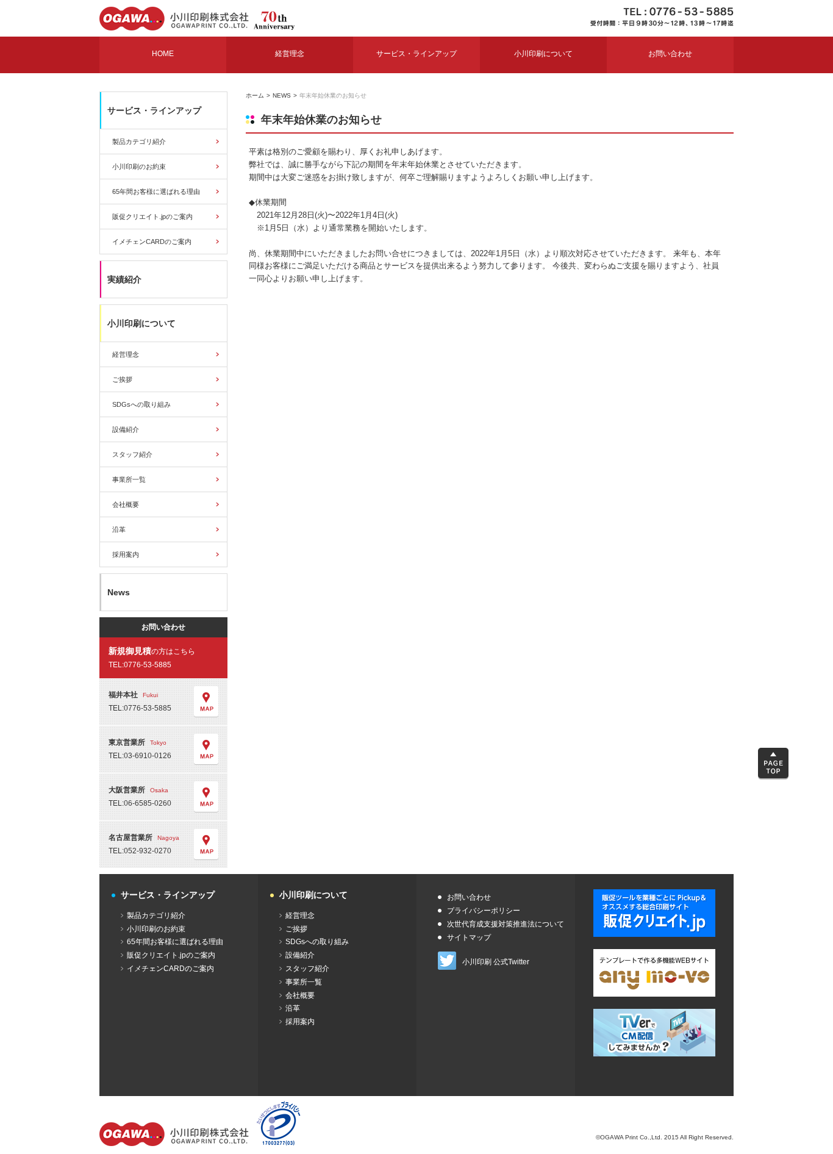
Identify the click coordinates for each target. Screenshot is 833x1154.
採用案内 (125, 554)
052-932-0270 (147, 851)
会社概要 (125, 504)
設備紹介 (125, 429)
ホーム (255, 95)
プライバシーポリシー (483, 910)
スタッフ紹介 (132, 454)
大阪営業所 (138, 790)
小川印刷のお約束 (139, 166)
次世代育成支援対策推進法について (505, 924)
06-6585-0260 (147, 803)
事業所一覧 (129, 479)
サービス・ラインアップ (154, 110)
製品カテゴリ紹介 (139, 141)
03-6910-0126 (147, 755)
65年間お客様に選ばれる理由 (156, 191)
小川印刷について (141, 323)
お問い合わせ (469, 897)
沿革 (119, 529)
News (118, 592)
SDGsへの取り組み (141, 404)
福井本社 (133, 694)
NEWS (282, 95)
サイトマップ (469, 937)
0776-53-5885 (147, 665)
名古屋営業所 (144, 837)
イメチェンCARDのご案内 (151, 241)
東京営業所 (137, 742)
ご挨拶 (122, 379)
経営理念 (125, 354)
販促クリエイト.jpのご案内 (152, 216)
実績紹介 (124, 279)
